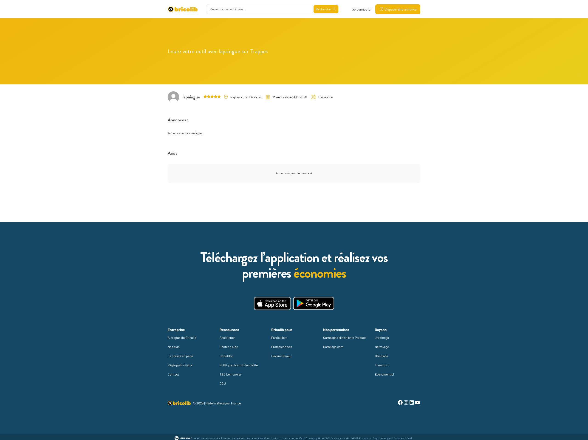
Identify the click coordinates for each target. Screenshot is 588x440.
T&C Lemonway (230, 374)
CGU (223, 383)
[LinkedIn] (412, 403)
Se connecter (362, 9)
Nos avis (174, 347)
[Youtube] (417, 403)
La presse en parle (180, 356)
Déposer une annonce (400, 9)
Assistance (227, 338)
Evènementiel (384, 374)
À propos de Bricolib (182, 338)
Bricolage (381, 356)
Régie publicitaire (180, 365)
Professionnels (281, 347)
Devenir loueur (281, 356)
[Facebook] (400, 403)
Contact (173, 374)
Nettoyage (382, 347)
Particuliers (279, 338)
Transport (382, 365)
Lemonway (209, 438)
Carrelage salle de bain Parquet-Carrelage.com (345, 342)
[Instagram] (406, 403)
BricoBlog (226, 356)
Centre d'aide (229, 347)
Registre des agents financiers (388, 438)
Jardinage (382, 338)
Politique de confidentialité (239, 365)
